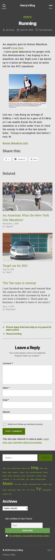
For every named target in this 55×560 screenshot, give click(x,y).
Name (6, 388)
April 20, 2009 (26, 30)
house (44, 476)
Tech (23, 490)
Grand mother (30, 476)
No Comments (45, 30)
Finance (45, 472)
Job (14, 479)
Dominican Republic (36, 472)
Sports (27, 17)
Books (41, 468)
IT (11, 479)
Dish (27, 472)
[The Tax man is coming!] (27, 295)
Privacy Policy (9, 554)
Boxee (4, 472)
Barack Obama (16, 468)
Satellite (44, 484)
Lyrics (27, 479)
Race (19, 484)
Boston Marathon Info (15, 143)
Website (6, 412)
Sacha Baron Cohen (35, 484)
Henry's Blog (27, 5)
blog (34, 467)
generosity (17, 476)
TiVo (27, 490)
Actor (8, 468)
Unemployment (46, 490)
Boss (45, 468)
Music (8, 483)
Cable (9, 472)
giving (23, 476)
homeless (38, 476)
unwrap (5, 494)
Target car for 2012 (15, 266)
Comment (8, 363)
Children (22, 472)
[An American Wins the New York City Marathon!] (27, 197)
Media (32, 479)
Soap (50, 484)
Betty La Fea (26, 468)
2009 (4, 468)
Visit (10, 494)
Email (6, 400)
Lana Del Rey (20, 479)
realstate (25, 484)
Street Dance (12, 490)
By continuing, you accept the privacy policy (29, 535)
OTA (15, 484)
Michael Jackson (41, 479)
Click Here (17, 48)
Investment (6, 479)
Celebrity (15, 472)
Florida (5, 476)
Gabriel (10, 476)
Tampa (19, 490)
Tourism (32, 490)
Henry (11, 30)
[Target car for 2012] (27, 247)
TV (38, 489)
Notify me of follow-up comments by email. (25, 424)
